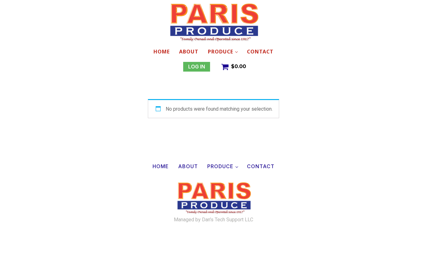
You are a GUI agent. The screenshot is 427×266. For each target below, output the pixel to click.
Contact (260, 51)
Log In (196, 66)
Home (161, 51)
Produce (220, 51)
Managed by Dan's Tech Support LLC (213, 220)
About (188, 51)
